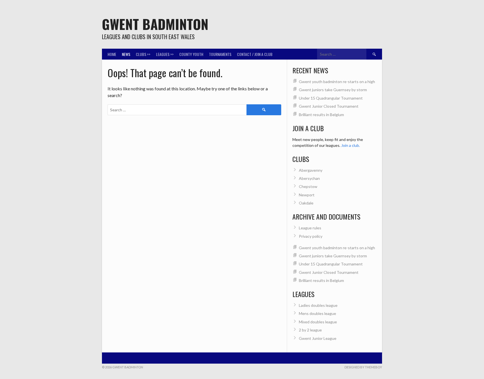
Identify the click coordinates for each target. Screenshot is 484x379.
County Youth (191, 54)
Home (112, 54)
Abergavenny (310, 170)
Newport (307, 194)
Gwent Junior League (317, 338)
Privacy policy (310, 236)
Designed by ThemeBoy (363, 367)
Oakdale (306, 203)
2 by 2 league (310, 330)
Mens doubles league (317, 313)
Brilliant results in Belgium (321, 114)
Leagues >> (165, 54)
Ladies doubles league (318, 305)
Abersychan (309, 178)
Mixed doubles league (318, 321)
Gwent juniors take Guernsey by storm (333, 89)
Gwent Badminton (155, 24)
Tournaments (220, 54)
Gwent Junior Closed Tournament (329, 106)
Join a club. (350, 145)
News (126, 54)
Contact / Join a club (255, 54)
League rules (310, 227)
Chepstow (308, 186)
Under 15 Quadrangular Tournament (331, 98)
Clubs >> (143, 54)
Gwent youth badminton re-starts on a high (337, 81)
